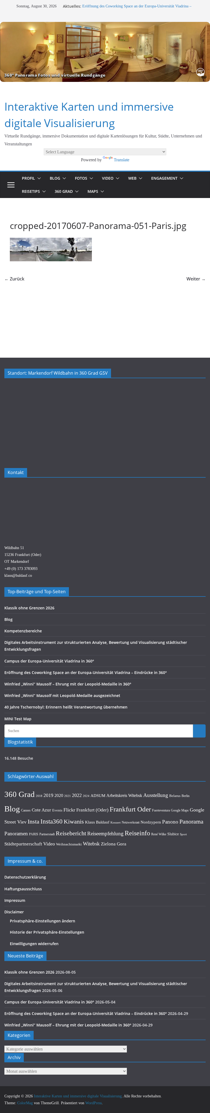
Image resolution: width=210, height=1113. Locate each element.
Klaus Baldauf (97, 822)
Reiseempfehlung (105, 833)
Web (132, 178)
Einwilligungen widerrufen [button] (34, 943)
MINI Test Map (17, 718)
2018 (39, 796)
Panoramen (16, 833)
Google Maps (180, 810)
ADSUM (98, 795)
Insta (33, 821)
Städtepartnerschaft (23, 844)
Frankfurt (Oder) (92, 810)
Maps (93, 191)
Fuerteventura (161, 810)
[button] (38, 178)
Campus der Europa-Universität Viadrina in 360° (49, 661)
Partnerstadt (47, 834)
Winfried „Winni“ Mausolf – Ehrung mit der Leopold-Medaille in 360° (67, 684)
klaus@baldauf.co (18, 575)
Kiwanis (74, 821)
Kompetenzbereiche (23, 630)
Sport (183, 834)
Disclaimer (14, 911)
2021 (67, 796)
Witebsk (91, 844)
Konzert (115, 822)
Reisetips (31, 191)
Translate (121, 159)
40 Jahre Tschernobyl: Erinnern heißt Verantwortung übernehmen (65, 707)
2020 (58, 795)
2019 (48, 795)
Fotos (81, 178)
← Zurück (14, 279)
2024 (86, 796)
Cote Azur (41, 810)
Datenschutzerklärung (25, 877)
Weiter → (196, 279)
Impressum (14, 900)
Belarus (174, 796)
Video (107, 178)
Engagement (164, 178)
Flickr (69, 810)
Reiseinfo (137, 833)
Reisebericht (71, 833)
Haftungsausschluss (23, 888)
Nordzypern (151, 822)
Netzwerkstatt (130, 822)
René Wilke (158, 834)
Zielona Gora (113, 844)
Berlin (185, 796)
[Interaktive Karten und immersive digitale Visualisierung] (105, 52)
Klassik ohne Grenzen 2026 (29, 607)
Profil (28, 178)
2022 (77, 795)
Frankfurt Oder (130, 809)
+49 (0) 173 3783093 (20, 569)
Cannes (26, 810)
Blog (55, 178)
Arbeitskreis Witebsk (124, 795)
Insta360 (51, 821)
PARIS (33, 834)
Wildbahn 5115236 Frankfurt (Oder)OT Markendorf (22, 555)
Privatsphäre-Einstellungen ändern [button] (42, 920)
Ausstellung (155, 795)
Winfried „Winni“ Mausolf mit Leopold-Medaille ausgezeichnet (62, 695)
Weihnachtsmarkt (69, 844)
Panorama (191, 821)
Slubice (173, 834)
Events (57, 810)
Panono (170, 822)
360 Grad (64, 191)
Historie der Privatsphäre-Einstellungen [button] (47, 932)
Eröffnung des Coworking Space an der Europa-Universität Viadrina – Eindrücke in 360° (85, 672)
